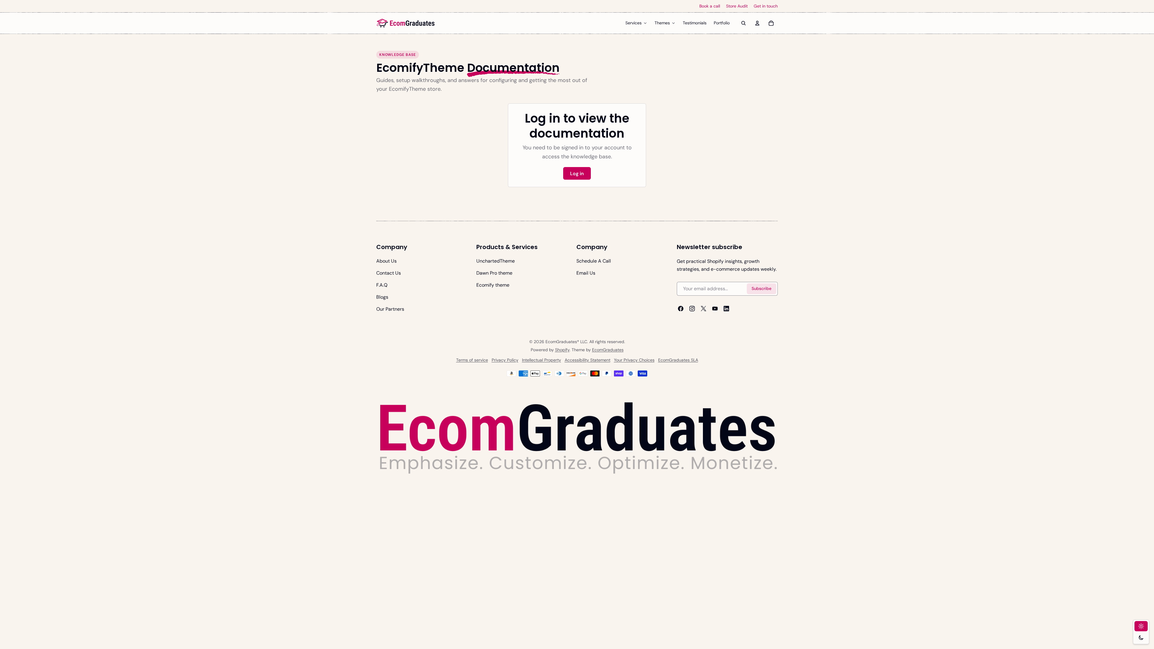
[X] (703, 308)
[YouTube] (715, 308)
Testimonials (695, 23)
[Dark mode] (1141, 637)
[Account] (757, 23)
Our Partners (390, 309)
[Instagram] (692, 308)
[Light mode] (1141, 626)
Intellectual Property (541, 360)
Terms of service (472, 360)
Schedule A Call (593, 261)
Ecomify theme (492, 285)
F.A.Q (381, 285)
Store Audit (737, 6)
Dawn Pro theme (494, 273)
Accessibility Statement (587, 360)
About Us (386, 261)
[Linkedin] (726, 308)
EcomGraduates (608, 349)
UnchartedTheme (495, 261)
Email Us (585, 273)
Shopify (562, 349)
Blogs (382, 297)
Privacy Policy (505, 360)
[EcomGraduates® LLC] (405, 23)
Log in (577, 173)
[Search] (743, 23)
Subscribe (761, 288)
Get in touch (766, 6)
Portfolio (722, 23)
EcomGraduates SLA (678, 360)
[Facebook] (680, 308)
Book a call (709, 6)
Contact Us (388, 273)
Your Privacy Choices (634, 360)
